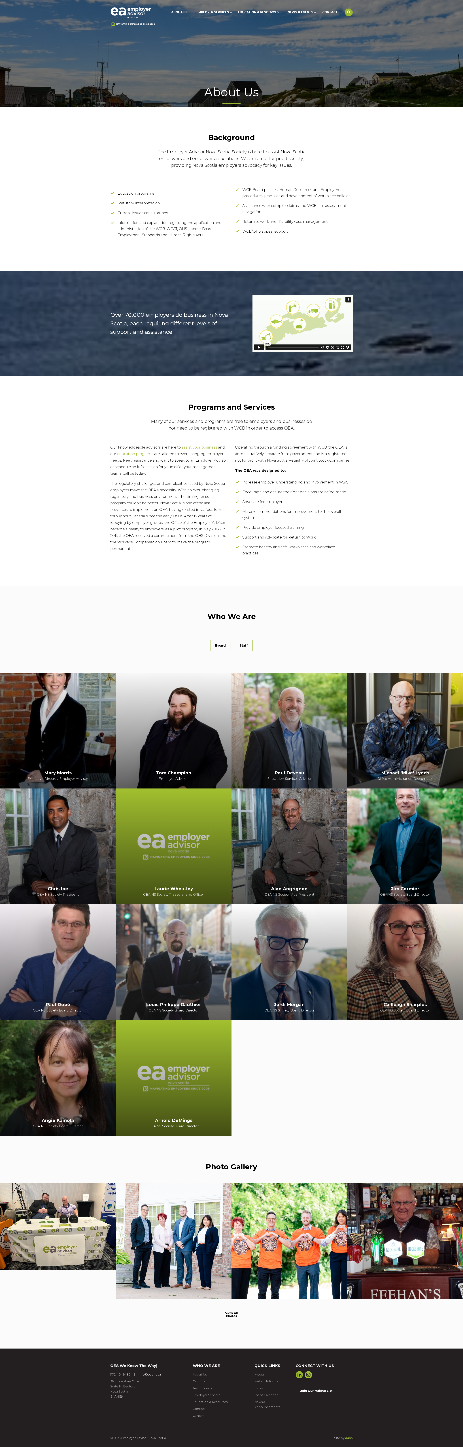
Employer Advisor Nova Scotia (130, 11)
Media (259, 1374)
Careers (198, 1415)
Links (258, 1388)
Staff (243, 645)
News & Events (300, 12)
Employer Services (213, 12)
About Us (179, 12)
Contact (330, 12)
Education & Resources (258, 12)
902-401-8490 (120, 1374)
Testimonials (202, 1388)
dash (349, 1438)
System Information (269, 1381)
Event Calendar (266, 1395)
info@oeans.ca (150, 1374)
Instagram (308, 1374)
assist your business (199, 447)
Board (220, 645)
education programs (135, 454)
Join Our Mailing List (316, 1391)
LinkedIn (299, 1374)
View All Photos (231, 1314)
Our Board (201, 1381)
